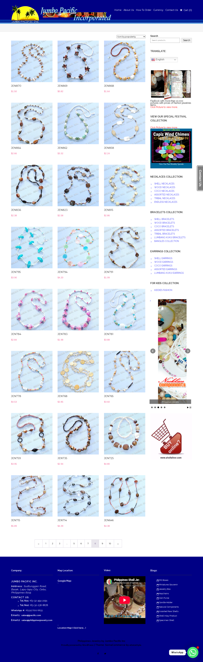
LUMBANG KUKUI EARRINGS (169, 273)
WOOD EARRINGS (163, 262)
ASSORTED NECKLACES (166, 194)
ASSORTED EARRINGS (165, 269)
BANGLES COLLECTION (166, 241)
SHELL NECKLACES (164, 183)
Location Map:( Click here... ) (72, 628)
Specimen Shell (166, 620)
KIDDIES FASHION (163, 290)
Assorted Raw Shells (168, 611)
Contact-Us (171, 10)
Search (154, 36)
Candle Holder (166, 602)
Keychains (164, 593)
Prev (152, 351)
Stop (190, 407)
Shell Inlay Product (168, 616)
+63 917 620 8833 (34, 610)
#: (24, 610)
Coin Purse (164, 598)
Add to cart (38, 63)
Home (117, 10)
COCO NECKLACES (164, 191)
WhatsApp (16, 610)
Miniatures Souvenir (168, 584)
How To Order (143, 10)
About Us (129, 10)
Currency (158, 10)
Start (188, 407)
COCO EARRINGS (163, 265)
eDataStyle (135, 645)
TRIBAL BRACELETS (164, 233)
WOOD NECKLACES (164, 187)
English (159, 59)
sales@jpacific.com (31, 615)
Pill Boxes (163, 580)
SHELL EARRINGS (163, 258)
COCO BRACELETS (164, 226)
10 (110, 543)
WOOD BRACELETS (164, 223)
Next (187, 351)
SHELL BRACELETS (164, 219)
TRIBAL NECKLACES (164, 198)
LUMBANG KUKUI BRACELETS (169, 237)
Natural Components (169, 607)
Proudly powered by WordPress (77, 645)
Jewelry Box (165, 589)
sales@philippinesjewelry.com (37, 620)
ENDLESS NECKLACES (165, 202)
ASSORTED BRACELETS (166, 230)
